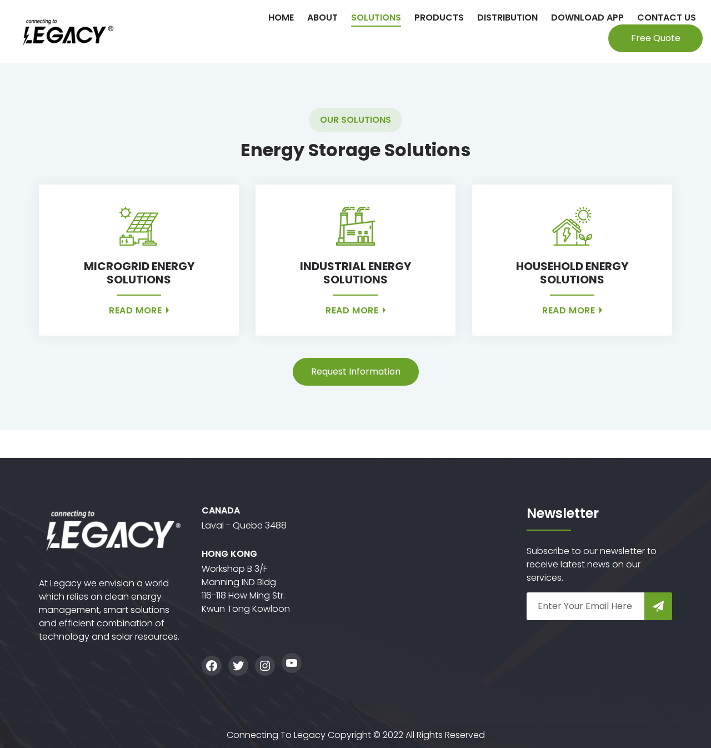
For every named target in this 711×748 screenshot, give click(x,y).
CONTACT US (666, 17)
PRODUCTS (439, 17)
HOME (281, 17)
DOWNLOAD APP (587, 17)
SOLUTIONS (376, 17)
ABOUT (322, 17)
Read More (136, 310)
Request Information (355, 371)
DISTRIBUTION (507, 17)
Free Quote (655, 38)
